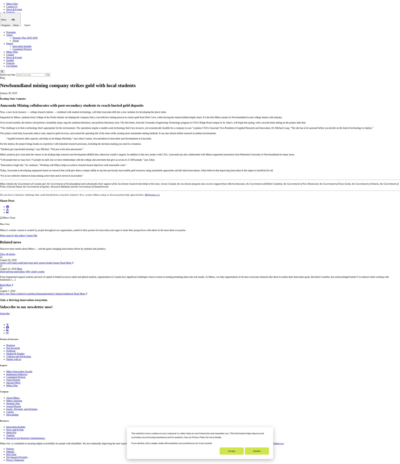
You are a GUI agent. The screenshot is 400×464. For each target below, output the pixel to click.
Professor (10, 351)
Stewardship (12, 414)
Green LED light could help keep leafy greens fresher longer (30, 263)
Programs (6, 25)
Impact (27, 25)
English (10, 60)
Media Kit (11, 432)
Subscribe (5, 313)
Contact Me (31, 235)
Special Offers (13, 382)
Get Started (11, 66)
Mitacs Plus (12, 3)
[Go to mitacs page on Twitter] (7, 209)
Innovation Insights (21, 46)
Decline (257, 451)
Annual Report (13, 406)
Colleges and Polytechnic (18, 356)
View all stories (7, 254)
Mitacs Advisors (14, 400)
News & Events (14, 9)
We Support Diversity (17, 457)
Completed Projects (22, 49)
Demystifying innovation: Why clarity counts (22, 271)
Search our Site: (8, 74)
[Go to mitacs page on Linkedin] (7, 212)
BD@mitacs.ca (152, 195)
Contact (10, 54)
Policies (10, 448)
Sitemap (10, 451)
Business (10, 345)
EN (13, 19)
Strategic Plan (13, 403)
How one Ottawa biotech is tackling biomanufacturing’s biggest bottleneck (36, 293)
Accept (231, 451)
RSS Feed (11, 454)
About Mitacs (13, 398)
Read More (66, 263)
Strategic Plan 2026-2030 (25, 38)
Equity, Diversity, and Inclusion (21, 409)
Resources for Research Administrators (25, 438)
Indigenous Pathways (16, 374)
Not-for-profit (13, 348)
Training (10, 435)
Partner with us (13, 359)
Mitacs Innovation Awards (19, 371)
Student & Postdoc (15, 353)
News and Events (15, 429)
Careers (10, 412)
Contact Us (11, 6)
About (16, 25)
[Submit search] (48, 75)
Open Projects (13, 380)
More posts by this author (12, 235)
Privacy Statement (15, 460)
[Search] (2, 71)
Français (10, 12)
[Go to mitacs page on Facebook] (7, 206)
